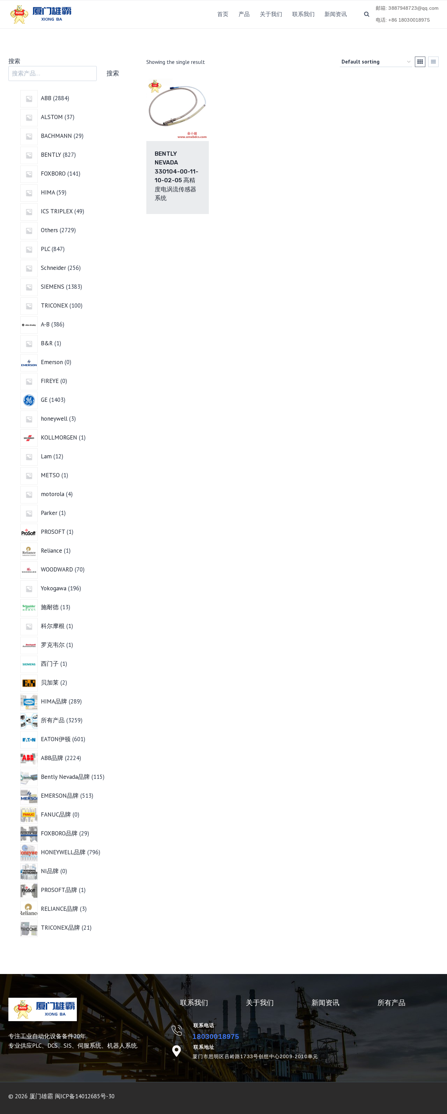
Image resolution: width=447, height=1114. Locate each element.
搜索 (14, 61)
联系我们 (303, 14)
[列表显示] (433, 62)
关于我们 (271, 14)
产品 (244, 14)
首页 (222, 14)
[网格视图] (420, 62)
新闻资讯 (335, 14)
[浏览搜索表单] (366, 14)
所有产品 (391, 1002)
